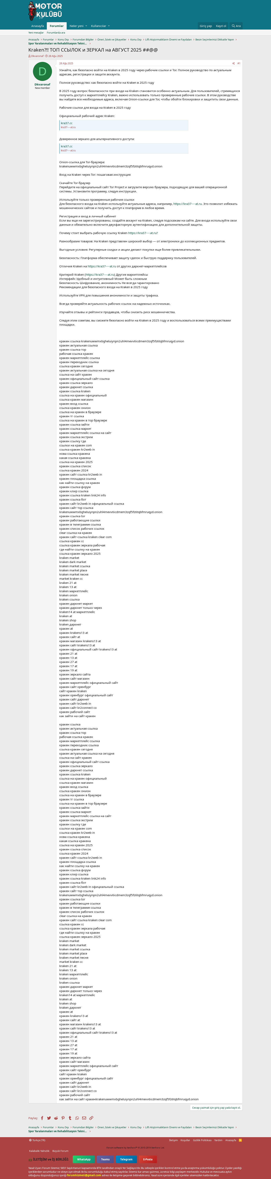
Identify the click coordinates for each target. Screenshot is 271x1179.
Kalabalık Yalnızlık (39, 1151)
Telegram (126, 1159)
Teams (105, 1159)
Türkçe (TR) (38, 1140)
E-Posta (148, 1159)
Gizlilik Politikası (202, 1140)
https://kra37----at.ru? (143, 233)
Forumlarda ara (56, 32)
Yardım (218, 1140)
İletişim (173, 1140)
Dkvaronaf (37, 56)
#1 (238, 63)
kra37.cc (66, 123)
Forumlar (57, 26)
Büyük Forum (60, 1151)
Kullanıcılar (98, 26)
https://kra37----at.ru (187, 204)
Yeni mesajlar (36, 32)
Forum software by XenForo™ (136, 1147)
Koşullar (185, 1140)
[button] (86, 26)
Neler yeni (77, 26)
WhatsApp (83, 1159)
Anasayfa (37, 26)
